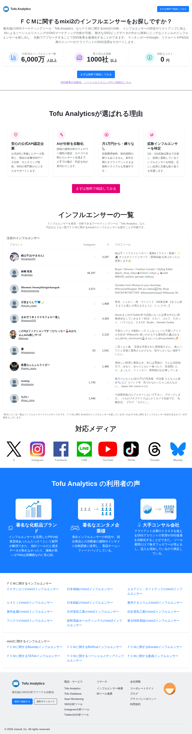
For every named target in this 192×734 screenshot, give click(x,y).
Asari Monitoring (74, 698)
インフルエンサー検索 (110, 688)
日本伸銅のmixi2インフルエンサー (90, 589)
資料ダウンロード (46, 701)
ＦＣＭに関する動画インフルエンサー (152, 656)
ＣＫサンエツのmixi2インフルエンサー (33, 589)
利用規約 (135, 704)
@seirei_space (28, 368)
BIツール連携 (104, 693)
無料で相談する (22, 701)
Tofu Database (73, 693)
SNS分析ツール (73, 704)
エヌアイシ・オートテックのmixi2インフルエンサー (154, 591)
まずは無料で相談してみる (173, 9)
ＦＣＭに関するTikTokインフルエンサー (33, 656)
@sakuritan (27, 275)
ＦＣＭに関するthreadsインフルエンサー (154, 647)
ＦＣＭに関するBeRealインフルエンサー (94, 647)
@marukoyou (28, 352)
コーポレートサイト (142, 688)
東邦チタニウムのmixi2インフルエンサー (154, 602)
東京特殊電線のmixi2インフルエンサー (153, 620)
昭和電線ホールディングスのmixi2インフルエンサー (94, 623)
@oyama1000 (28, 259)
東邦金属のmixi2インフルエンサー (30, 611)
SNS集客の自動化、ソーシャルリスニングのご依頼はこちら (96, 82)
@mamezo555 (28, 320)
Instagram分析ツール (76, 709)
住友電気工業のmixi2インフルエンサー (153, 611)
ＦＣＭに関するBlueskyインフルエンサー (34, 647)
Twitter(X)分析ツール (76, 714)
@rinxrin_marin (29, 305)
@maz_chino (27, 400)
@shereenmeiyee (30, 291)
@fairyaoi (23, 338)
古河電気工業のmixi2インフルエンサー (93, 611)
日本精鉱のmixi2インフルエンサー (90, 602)
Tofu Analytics (72, 688)
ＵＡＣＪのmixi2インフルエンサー (30, 602)
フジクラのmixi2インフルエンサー (30, 620)
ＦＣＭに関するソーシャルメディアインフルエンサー (95, 658)
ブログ (134, 693)
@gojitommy (27, 384)
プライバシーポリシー (143, 698)
